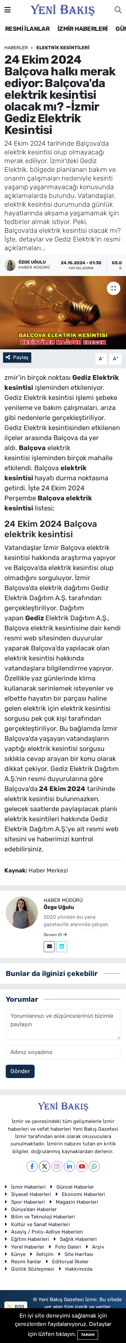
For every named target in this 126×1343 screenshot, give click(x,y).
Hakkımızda (78, 1269)
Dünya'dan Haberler (34, 1209)
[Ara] (118, 10)
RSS (18, 1307)
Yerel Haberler (27, 1247)
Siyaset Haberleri (31, 1194)
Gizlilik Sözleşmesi (32, 1269)
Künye (18, 1254)
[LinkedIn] (69, 1166)
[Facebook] (32, 1166)
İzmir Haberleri (28, 1187)
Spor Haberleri (28, 1202)
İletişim (44, 1254)
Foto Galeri (68, 1247)
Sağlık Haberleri (78, 1239)
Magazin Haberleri (77, 1202)
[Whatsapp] (94, 1166)
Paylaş (21, 357)
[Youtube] (81, 1166)
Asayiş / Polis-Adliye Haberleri (47, 1232)
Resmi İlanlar (26, 1262)
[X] (44, 1166)
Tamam (87, 1335)
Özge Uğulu (59, 907)
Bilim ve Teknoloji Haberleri (43, 1217)
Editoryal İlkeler (70, 1262)
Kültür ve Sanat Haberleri (40, 1224)
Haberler (16, 48)
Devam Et (53, 934)
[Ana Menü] (7, 9)
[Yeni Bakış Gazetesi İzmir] (63, 9)
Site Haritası (79, 1254)
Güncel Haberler (75, 1187)
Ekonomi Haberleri (83, 1194)
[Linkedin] (61, 946)
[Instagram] (56, 1166)
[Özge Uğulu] (22, 912)
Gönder (20, 1071)
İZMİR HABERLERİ (82, 28)
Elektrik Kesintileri (63, 48)
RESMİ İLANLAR (27, 28)
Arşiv (98, 1247)
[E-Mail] (49, 946)
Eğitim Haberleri (30, 1239)
